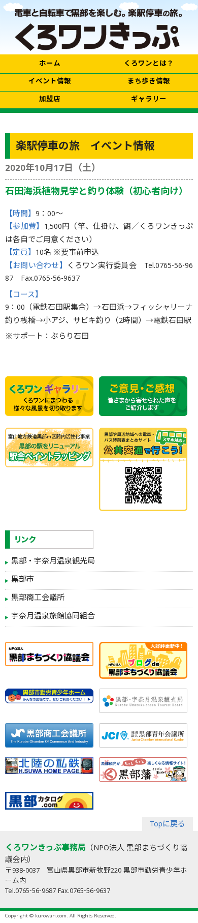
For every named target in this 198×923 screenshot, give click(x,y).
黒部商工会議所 (37, 598)
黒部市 (22, 580)
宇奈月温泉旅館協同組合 (53, 617)
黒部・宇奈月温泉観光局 (53, 562)
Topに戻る (167, 825)
